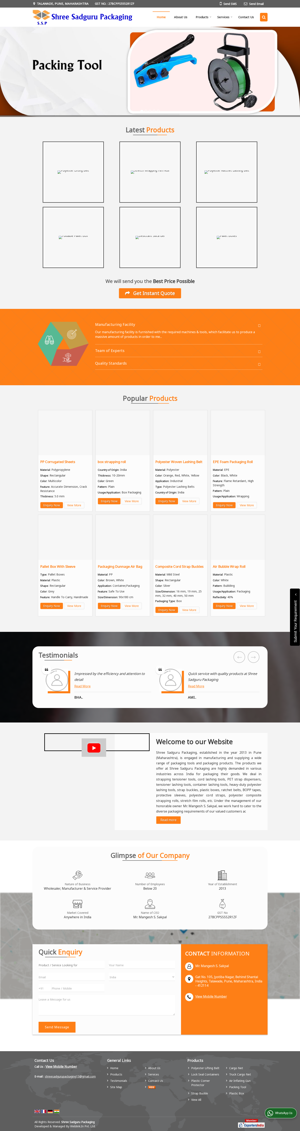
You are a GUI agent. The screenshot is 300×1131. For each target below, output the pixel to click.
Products (202, 17)
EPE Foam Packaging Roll (233, 461)
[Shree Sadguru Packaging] (82, 17)
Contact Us (246, 17)
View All (196, 1100)
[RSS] (152, 1087)
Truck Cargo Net (240, 1074)
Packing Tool (237, 1087)
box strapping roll (112, 461)
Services (223, 17)
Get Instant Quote (153, 293)
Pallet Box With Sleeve (57, 566)
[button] (211, 996)
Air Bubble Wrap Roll (229, 566)
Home (161, 17)
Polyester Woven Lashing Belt (178, 461)
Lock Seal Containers (205, 1074)
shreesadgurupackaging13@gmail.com (70, 1076)
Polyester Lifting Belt (205, 1068)
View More (74, 505)
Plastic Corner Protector (200, 1083)
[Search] (264, 17)
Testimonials (118, 1081)
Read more (168, 820)
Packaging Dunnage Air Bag (120, 566)
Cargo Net (236, 1068)
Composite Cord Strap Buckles (179, 566)
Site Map (116, 1087)
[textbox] (72, 965)
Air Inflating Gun (240, 1081)
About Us (180, 17)
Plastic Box (236, 1093)
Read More (82, 686)
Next (253, 657)
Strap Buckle (199, 1093)
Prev (239, 657)
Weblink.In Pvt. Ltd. (83, 1126)
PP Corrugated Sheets (57, 461)
